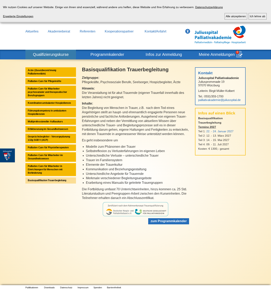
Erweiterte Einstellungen (18, 16)
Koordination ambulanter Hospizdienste (49, 103)
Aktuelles (31, 31)
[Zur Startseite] (220, 35)
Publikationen (31, 287)
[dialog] (135, 11)
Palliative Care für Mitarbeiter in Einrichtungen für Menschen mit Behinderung (45, 169)
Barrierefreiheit (114, 287)
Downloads (49, 287)
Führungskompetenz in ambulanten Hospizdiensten (47, 112)
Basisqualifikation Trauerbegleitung (47, 180)
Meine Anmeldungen (217, 54)
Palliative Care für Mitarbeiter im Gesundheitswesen (45, 157)
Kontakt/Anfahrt (155, 31)
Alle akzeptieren (236, 16)
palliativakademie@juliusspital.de (219, 100)
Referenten (87, 31)
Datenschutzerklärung (209, 7)
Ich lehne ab (257, 16)
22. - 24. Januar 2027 (220, 131)
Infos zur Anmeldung (164, 54)
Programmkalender (107, 54)
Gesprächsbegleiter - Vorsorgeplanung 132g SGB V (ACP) (49, 138)
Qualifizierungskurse (51, 54)
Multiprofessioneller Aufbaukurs (45, 121)
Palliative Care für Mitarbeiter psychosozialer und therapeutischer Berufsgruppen (47, 92)
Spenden (97, 287)
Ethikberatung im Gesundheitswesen (48, 129)
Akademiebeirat (59, 31)
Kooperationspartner (119, 31)
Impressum (83, 287)
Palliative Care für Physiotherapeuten (48, 147)
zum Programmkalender (169, 221)
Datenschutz (66, 287)
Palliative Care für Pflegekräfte (44, 81)
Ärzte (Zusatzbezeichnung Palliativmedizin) (42, 72)
